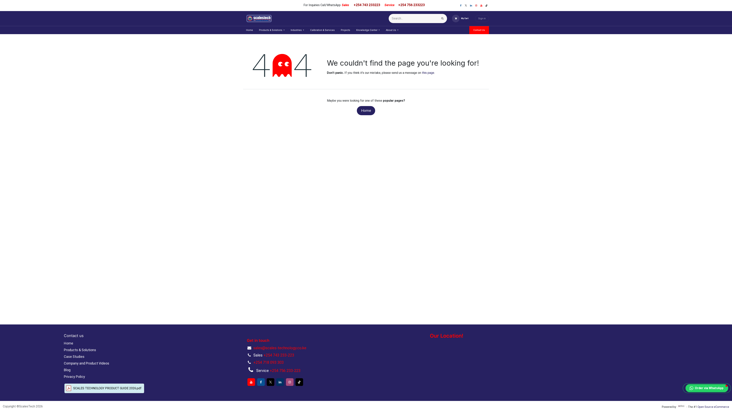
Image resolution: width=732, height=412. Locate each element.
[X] (466, 5)
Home (366, 110)
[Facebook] (460, 5)
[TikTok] (486, 5)
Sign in (482, 18)
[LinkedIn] (471, 5)
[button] (706, 388)
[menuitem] (249, 30)
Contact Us (479, 30)
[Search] (442, 18)
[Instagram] (476, 5)
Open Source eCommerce (713, 406)
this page (428, 73)
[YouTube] (481, 5)
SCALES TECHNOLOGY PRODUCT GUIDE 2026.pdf (107, 388)
